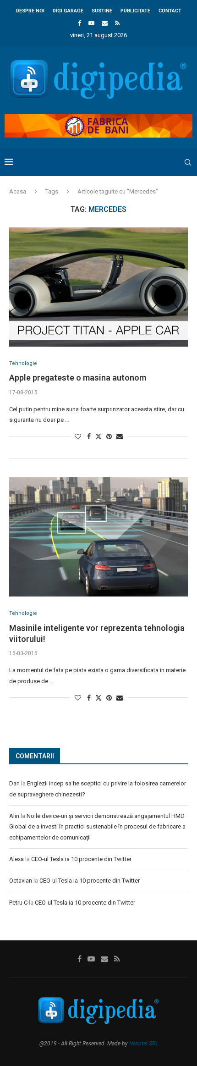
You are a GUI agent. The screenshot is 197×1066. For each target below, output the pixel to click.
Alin (14, 815)
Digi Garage (68, 11)
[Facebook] (79, 23)
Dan (14, 783)
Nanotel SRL (143, 1043)
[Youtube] (91, 23)
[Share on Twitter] (98, 436)
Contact (170, 11)
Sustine (102, 11)
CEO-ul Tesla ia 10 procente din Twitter (81, 859)
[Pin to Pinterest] (109, 436)
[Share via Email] (119, 436)
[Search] (187, 162)
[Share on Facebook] (89, 436)
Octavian (20, 880)
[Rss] (117, 23)
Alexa (16, 859)
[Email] (105, 23)
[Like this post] (78, 436)
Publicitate (135, 11)
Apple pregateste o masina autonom (77, 377)
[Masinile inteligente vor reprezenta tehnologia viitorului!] (98, 537)
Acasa (17, 191)
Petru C (18, 902)
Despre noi (30, 11)
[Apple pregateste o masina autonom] (98, 287)
